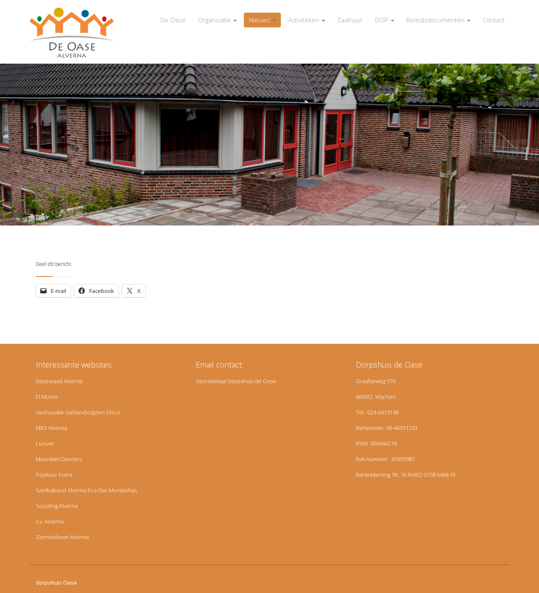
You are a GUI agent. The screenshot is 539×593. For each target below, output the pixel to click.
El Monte (47, 396)
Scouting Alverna (57, 506)
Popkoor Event (54, 474)
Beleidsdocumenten (436, 20)
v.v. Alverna (50, 521)
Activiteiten (304, 20)
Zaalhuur (350, 20)
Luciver (45, 443)
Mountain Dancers (59, 459)
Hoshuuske (50, 412)
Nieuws (260, 20)
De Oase (173, 20)
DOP (382, 20)
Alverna (73, 381)
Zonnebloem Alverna (62, 537)
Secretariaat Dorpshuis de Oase (236, 381)
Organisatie (215, 20)
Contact (493, 20)
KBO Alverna (51, 428)
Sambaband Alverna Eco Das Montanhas (86, 490)
